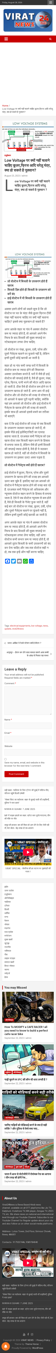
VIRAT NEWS (27, 1340)
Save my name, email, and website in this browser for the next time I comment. (24, 764)
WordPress (37, 1348)
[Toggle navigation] (6, 39)
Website (8, 746)
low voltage (36, 626)
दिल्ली (6, 909)
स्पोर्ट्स (7, 973)
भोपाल (6, 924)
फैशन (6, 920)
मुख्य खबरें (8, 939)
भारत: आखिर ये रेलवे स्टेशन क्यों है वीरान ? (24, 643)
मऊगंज (7, 928)
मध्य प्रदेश (8, 932)
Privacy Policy (43, 1340)
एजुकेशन (7, 155)
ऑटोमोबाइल (9, 898)
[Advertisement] (28, 74)
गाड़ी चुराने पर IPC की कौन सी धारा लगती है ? (25, 1079)
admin (25, 176)
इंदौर (6, 886)
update (7, 629)
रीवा (5, 954)
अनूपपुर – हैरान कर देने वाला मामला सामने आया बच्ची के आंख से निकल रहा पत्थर (28, 654)
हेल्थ (6, 977)
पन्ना (6, 917)
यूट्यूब (6, 943)
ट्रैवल (6, 905)
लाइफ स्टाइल (9, 958)
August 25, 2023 (12, 176)
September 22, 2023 (14, 1038)
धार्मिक (7, 913)
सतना (6, 969)
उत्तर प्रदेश (9, 890)
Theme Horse (32, 1344)
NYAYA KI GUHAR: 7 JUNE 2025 (19, 809)
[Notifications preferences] (5, 1346)
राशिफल (7, 950)
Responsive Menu (50, 2)
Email (7, 733)
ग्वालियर (7, 902)
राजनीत (7, 947)
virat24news (18, 629)
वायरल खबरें (9, 962)
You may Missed (15, 987)
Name (8, 719)
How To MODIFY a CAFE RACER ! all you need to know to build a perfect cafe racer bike (26, 1030)
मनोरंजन (7, 935)
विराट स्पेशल (9, 966)
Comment (10, 683)
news (45, 626)
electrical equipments (20, 626)
